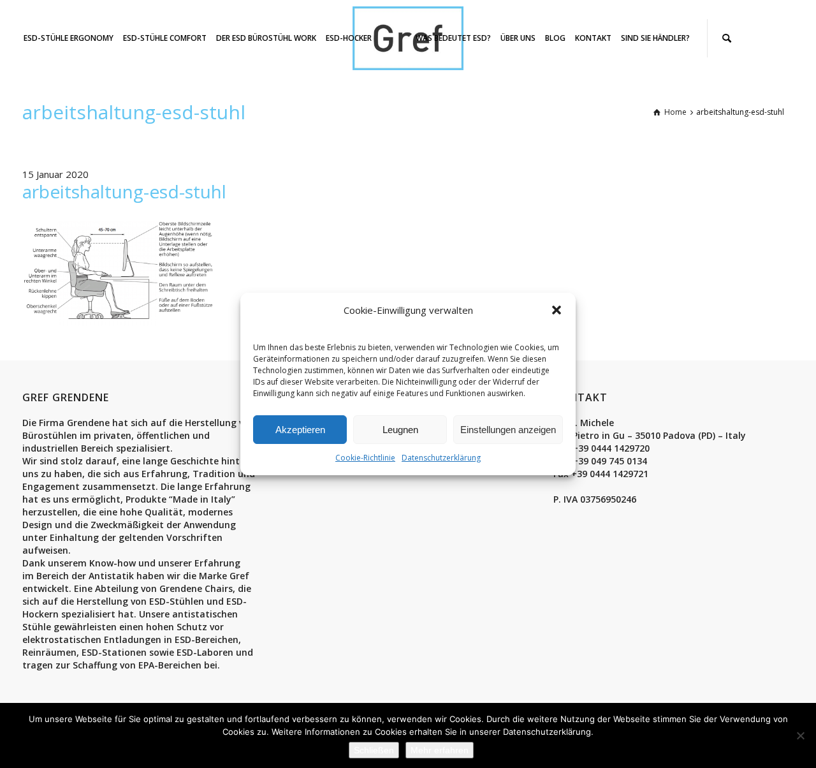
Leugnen (400, 429)
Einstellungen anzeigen (508, 429)
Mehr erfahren (440, 750)
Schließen (374, 750)
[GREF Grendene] (408, 37)
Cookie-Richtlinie (365, 457)
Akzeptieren (300, 429)
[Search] (727, 38)
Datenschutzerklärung (441, 457)
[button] (556, 310)
